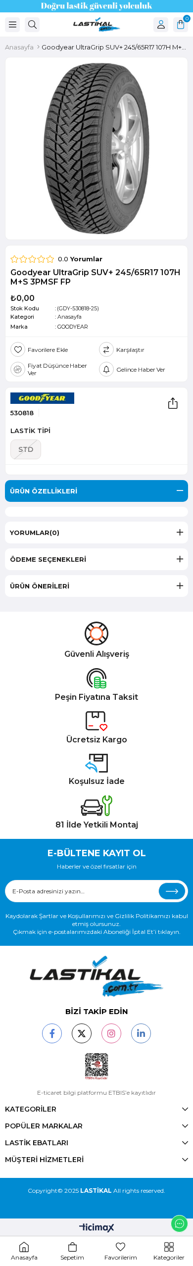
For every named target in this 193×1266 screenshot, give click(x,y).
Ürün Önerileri (39, 586)
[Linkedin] (141, 1033)
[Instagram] (111, 1033)
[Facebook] (52, 1033)
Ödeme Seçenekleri (48, 559)
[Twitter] (82, 1033)
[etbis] (96, 1066)
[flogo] (96, 976)
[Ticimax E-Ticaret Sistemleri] (96, 1228)
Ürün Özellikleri (43, 491)
